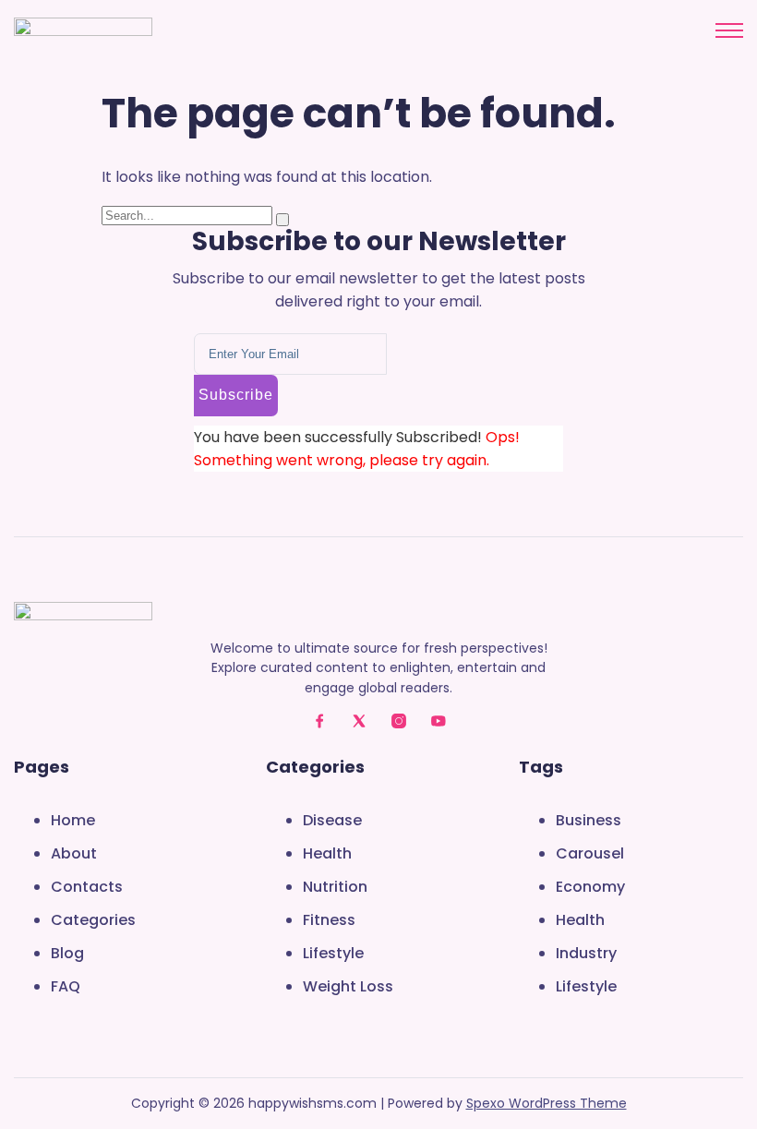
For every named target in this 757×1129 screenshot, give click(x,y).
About (74, 853)
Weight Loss (348, 986)
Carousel (590, 853)
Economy (590, 886)
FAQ (65, 986)
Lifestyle (333, 953)
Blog (67, 953)
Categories (93, 920)
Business (588, 820)
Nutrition (335, 886)
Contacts (87, 886)
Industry (586, 953)
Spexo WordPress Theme (546, 1103)
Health (327, 853)
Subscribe (235, 394)
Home (73, 820)
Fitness (329, 920)
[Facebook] (319, 721)
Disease (332, 820)
